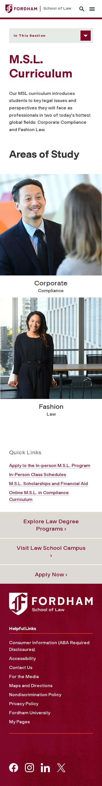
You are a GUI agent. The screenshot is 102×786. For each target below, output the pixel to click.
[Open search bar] (82, 9)
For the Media (24, 676)
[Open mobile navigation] (92, 9)
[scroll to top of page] (85, 769)
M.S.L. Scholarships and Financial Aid (48, 483)
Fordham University (29, 712)
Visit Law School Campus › (51, 551)
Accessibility (22, 658)
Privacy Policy (23, 703)
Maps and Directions (30, 685)
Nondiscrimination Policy (35, 694)
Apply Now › (51, 574)
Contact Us (20, 667)
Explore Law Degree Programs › (51, 525)
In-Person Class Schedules (37, 474)
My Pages (19, 721)
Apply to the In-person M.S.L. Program (49, 465)
